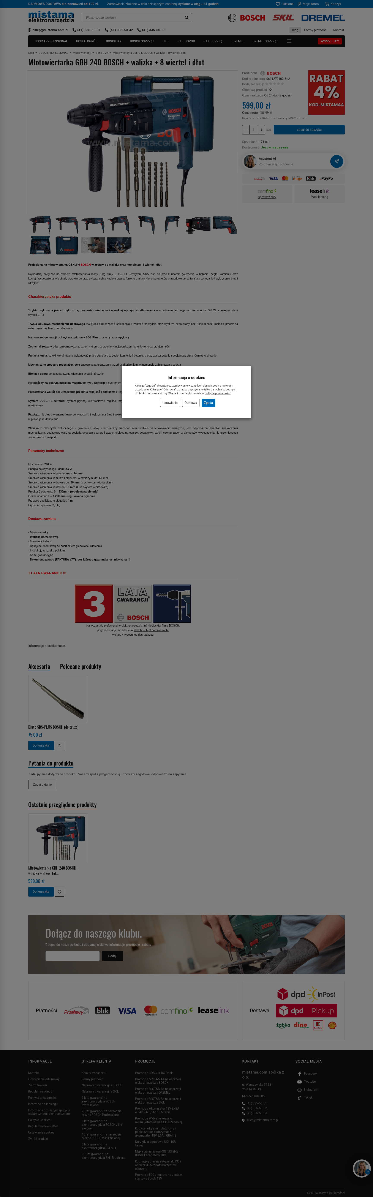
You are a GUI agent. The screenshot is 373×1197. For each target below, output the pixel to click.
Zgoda (208, 402)
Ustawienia (170, 402)
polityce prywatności (218, 393)
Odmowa (191, 402)
